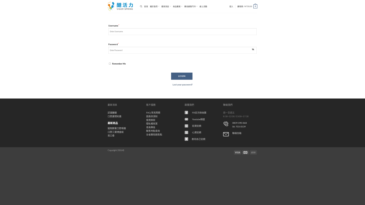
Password (113, 44)
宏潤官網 (196, 125)
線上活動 (203, 6)
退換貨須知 (152, 116)
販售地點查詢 (153, 130)
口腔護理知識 (114, 116)
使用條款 (150, 120)
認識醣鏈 (112, 112)
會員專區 (150, 127)
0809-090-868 (239, 122)
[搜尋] (141, 6)
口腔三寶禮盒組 (116, 132)
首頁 (146, 6)
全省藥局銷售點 (154, 134)
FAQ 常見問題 (153, 112)
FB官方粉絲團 (199, 112)
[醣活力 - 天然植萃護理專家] (122, 6)
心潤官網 (196, 132)
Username (113, 25)
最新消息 (165, 6)
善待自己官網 (198, 139)
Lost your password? (183, 84)
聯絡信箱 (236, 133)
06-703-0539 (239, 126)
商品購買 (177, 6)
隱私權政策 (152, 123)
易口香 (111, 135)
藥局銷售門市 (190, 6)
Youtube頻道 (198, 119)
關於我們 (154, 6)
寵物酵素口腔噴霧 (117, 128)
